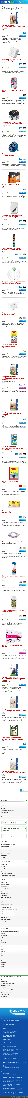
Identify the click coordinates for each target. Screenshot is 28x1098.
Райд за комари (4, 812)
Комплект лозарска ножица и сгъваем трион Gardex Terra (14, 1063)
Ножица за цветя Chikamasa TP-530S (10, 1054)
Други (2, 923)
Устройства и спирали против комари (10, 909)
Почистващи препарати (7, 1023)
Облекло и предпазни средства (8, 875)
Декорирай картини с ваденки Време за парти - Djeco (13, 1089)
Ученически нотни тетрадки (7, 989)
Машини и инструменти (6, 873)
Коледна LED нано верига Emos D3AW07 (10, 1046)
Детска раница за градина (7, 992)
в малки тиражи (9, 1036)
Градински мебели (5, 848)
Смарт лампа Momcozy (7, 1059)
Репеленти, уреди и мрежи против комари (11, 816)
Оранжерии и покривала (7, 870)
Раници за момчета (5, 987)
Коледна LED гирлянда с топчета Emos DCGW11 (12, 1047)
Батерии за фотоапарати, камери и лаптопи (11, 1042)
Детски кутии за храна (6, 990)
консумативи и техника (8, 1024)
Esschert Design (4, 957)
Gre (2, 955)
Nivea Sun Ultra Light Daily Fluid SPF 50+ (10, 1074)
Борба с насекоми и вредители (17, 5)
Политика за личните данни (23, 1097)
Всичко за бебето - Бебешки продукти (10, 1031)
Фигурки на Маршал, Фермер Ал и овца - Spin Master (13, 1080)
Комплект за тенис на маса (8, 1086)
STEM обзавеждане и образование (9, 1032)
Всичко (9, 1035)
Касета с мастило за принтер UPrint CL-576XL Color (12, 1088)
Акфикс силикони (5, 937)
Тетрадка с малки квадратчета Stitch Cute (10, 1091)
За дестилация (4, 901)
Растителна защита (5, 871)
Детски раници (4, 979)
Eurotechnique (4, 935)
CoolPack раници (5, 994)
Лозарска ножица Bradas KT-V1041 (9, 1058)
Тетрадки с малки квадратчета (8, 983)
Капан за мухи (4, 806)
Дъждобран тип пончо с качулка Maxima (11, 1067)
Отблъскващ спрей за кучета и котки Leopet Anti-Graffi (13, 1082)
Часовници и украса (5, 888)
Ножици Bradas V (5, 942)
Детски (6, 1029)
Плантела (3, 933)
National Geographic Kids (7, 1085)
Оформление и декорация (7, 850)
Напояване (3, 866)
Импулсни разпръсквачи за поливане (10, 931)
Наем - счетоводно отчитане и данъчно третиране (12, 1077)
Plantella (3, 964)
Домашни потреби (5, 884)
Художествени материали (7, 1025)
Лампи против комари (6, 907)
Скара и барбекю (5, 846)
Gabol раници (4, 996)
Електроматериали (5, 891)
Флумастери (4, 981)
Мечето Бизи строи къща (7, 1081)
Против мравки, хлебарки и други (9, 915)
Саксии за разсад (5, 939)
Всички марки (23, 968)
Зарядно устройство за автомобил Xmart (10, 1053)
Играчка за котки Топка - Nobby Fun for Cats (11, 1084)
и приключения (8, 1037)
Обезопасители (4, 895)
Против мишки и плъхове (7, 913)
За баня (2, 899)
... (23, 72)
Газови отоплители (5, 853)
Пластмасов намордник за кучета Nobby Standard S (13, 1092)
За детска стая (4, 893)
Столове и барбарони (6, 886)
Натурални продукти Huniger (7, 814)
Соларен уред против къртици (8, 810)
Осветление (4, 889)
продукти (7, 1027)
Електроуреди (4, 882)
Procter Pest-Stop (4, 808)
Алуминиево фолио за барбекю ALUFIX (10, 1051)
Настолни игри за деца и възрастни (9, 1021)
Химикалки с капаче (5, 985)
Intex (2, 949)
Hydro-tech (3, 962)
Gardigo (3, 805)
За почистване (4, 917)
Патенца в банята (6, 1073)
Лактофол (3, 951)
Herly (2, 953)
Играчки (3, 857)
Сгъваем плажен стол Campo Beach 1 (10, 1078)
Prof (2, 958)
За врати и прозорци (6, 897)
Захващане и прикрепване (7, 868)
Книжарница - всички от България (11, 1020)
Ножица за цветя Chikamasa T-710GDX (10, 1061)
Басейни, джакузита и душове (8, 844)
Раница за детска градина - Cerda (9, 1093)
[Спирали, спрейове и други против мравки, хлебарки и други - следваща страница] (26, 790)
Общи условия (14, 1097)
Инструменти (4, 855)
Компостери (4, 902)
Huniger (3, 966)
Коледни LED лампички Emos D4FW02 (10, 1050)
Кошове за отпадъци (6, 919)
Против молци (5, 911)
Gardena (3, 960)
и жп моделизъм (9, 1033)
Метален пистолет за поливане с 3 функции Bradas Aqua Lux (14, 1062)
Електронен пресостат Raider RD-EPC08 (10, 1068)
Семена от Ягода (4, 940)
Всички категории (22, 924)
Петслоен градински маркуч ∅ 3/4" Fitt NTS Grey (12, 1049)
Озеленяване (4, 864)
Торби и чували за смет (6, 921)
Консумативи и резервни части (8, 851)
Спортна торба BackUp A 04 (8, 1076)
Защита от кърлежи (5, 803)
